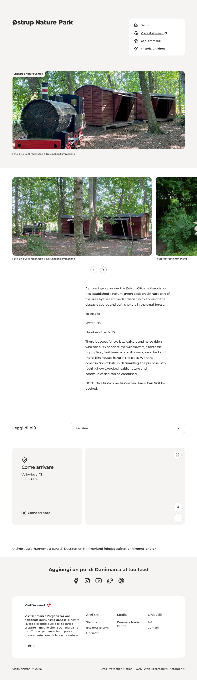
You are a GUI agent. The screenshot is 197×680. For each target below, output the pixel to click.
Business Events (97, 627)
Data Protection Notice (116, 669)
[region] (135, 486)
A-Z (150, 622)
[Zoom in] (178, 507)
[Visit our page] (87, 580)
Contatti (153, 627)
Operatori (92, 633)
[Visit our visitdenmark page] (98, 580)
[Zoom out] (178, 518)
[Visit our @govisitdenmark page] (110, 580)
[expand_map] (177, 455)
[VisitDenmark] (38, 605)
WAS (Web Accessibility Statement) (160, 669)
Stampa (91, 622)
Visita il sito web (152, 33)
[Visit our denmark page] (76, 580)
